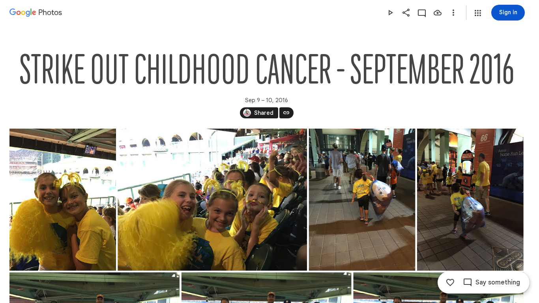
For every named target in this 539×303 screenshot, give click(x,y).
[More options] (453, 13)
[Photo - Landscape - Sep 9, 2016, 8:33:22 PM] (212, 200)
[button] (478, 13)
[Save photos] (437, 13)
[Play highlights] (390, 12)
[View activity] (422, 13)
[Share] (406, 13)
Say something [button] (497, 282)
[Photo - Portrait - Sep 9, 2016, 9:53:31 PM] (470, 200)
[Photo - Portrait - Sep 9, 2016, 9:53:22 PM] (362, 200)
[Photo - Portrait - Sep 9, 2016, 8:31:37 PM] (62, 200)
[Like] (450, 282)
